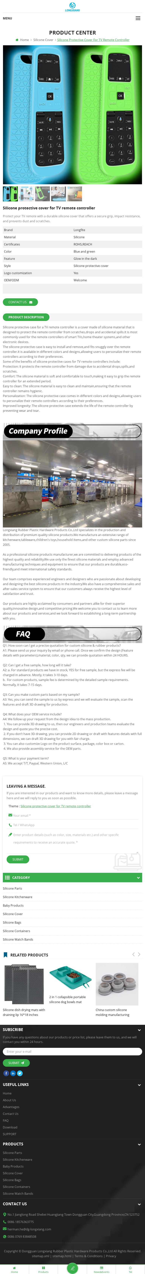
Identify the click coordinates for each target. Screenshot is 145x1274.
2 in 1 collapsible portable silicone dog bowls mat (67, 999)
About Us (9, 1100)
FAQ (5, 1120)
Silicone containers (16, 931)
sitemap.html (61, 1256)
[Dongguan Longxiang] (72, 7)
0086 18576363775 (21, 1222)
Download (10, 1127)
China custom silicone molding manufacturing (112, 1012)
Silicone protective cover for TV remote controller (56, 806)
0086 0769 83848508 (22, 1237)
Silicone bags (12, 922)
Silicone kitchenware (17, 897)
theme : (49, 806)
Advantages (11, 1107)
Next (139, 954)
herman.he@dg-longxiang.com (29, 1229)
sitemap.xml (40, 1256)
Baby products (13, 905)
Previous (133, 954)
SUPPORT (9, 1134)
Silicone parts (12, 888)
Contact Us (17, 302)
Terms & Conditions (89, 1256)
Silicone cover (13, 914)
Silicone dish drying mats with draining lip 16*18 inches (24, 1012)
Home (24, 40)
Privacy (111, 1256)
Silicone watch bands (18, 939)
